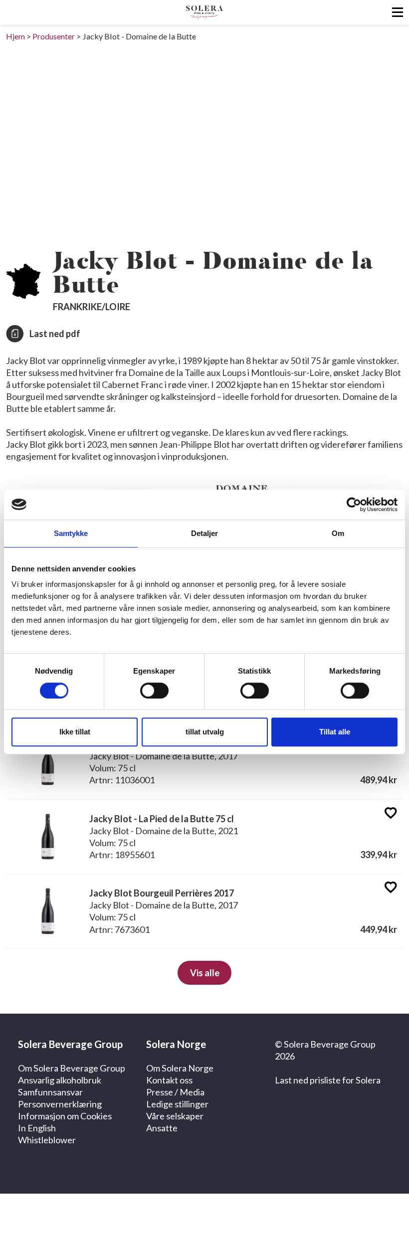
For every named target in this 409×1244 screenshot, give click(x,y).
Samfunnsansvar (50, 1091)
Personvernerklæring (60, 1103)
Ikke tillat (74, 731)
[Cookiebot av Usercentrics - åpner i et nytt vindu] (354, 504)
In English (37, 1127)
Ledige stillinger (177, 1103)
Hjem (15, 36)
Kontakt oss (169, 1079)
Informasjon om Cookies (65, 1115)
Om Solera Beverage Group (71, 1068)
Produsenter (53, 36)
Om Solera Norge (179, 1068)
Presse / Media (175, 1091)
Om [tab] (338, 533)
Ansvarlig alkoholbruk (59, 1079)
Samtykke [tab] (71, 533)
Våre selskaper (175, 1115)
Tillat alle (334, 731)
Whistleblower (47, 1139)
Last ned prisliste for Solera (328, 1079)
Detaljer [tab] (204, 533)
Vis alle (204, 972)
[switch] (154, 691)
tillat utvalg (205, 731)
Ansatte (162, 1127)
